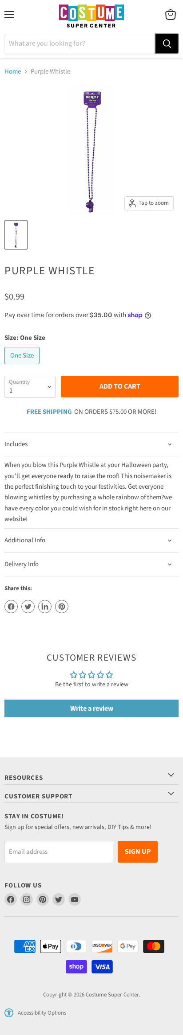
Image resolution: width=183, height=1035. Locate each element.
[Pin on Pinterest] (61, 606)
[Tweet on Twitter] (28, 606)
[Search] (167, 43)
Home (12, 71)
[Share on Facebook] (11, 606)
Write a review (91, 708)
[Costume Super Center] (91, 16)
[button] (8, 1012)
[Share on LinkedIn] (45, 606)
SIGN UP (138, 851)
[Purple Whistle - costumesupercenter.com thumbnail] (16, 235)
